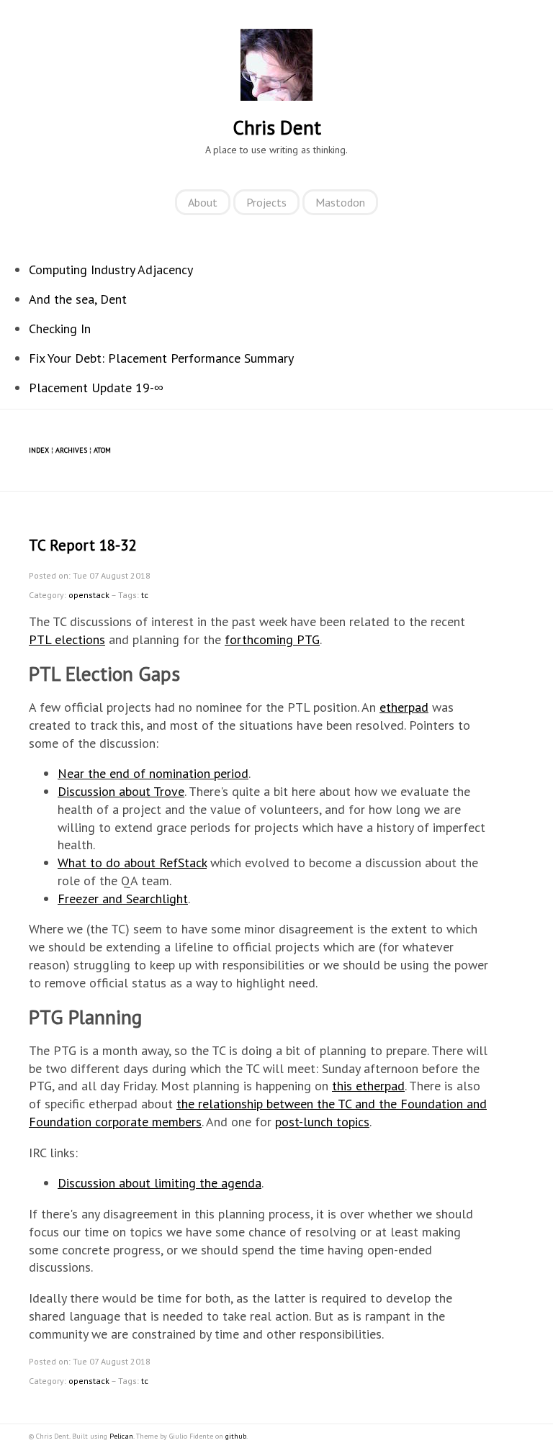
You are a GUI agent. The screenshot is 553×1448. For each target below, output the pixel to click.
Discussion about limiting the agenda (159, 1183)
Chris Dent (277, 127)
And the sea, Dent (78, 299)
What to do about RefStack (132, 862)
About (202, 202)
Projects (266, 202)
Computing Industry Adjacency (111, 269)
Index (39, 450)
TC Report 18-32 (82, 545)
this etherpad (368, 1085)
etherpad (403, 707)
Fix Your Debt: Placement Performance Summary (161, 358)
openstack (88, 594)
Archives (71, 450)
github (235, 1436)
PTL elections (67, 639)
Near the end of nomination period (153, 773)
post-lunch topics (322, 1121)
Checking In (60, 328)
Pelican (121, 1436)
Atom (102, 450)
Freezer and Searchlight (123, 898)
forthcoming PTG (272, 639)
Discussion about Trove (121, 791)
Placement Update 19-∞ (96, 387)
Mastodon (340, 202)
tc (144, 594)
